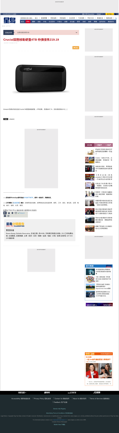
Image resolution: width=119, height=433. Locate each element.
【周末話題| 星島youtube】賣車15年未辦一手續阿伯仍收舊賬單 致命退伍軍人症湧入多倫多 (104, 179)
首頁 (22, 21)
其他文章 (8, 32)
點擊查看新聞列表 (23, 32)
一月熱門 (108, 145)
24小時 (89, 145)
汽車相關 (81, 18)
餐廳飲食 (100, 18)
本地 (44, 21)
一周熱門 (99, 145)
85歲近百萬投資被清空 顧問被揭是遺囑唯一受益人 (104, 151)
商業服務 (63, 18)
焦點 (39, 21)
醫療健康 (109, 18)
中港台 (59, 21)
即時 (27, 21)
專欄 (95, 21)
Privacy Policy (39, 398)
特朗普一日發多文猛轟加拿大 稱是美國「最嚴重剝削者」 (103, 194)
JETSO (8, 26)
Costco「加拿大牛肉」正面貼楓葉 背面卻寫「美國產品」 (103, 160)
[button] (116, 19)
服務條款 (106, 398)
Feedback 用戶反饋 (60, 402)
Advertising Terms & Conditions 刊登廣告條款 (59, 413)
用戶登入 (109, 14)
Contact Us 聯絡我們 (62, 398)
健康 (89, 21)
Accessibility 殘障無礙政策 (20, 398)
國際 (33, 21)
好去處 (72, 21)
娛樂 (65, 21)
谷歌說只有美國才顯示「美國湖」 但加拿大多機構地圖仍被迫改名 (103, 186)
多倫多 (99, 14)
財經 (84, 21)
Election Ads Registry (59, 408)
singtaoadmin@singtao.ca (60, 420)
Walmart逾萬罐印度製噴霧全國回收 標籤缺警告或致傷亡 (103, 220)
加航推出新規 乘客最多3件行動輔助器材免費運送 (103, 169)
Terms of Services (96, 398)
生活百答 (52, 21)
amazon (11, 119)
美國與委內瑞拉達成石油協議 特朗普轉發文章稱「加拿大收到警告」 (103, 203)
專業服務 (53, 18)
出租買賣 (72, 18)
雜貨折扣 (111, 21)
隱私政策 (48, 398)
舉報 (76, 48)
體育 (78, 21)
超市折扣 (102, 21)
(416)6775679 (28, 197)
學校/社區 (90, 18)
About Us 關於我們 (79, 398)
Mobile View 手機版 (59, 424)
